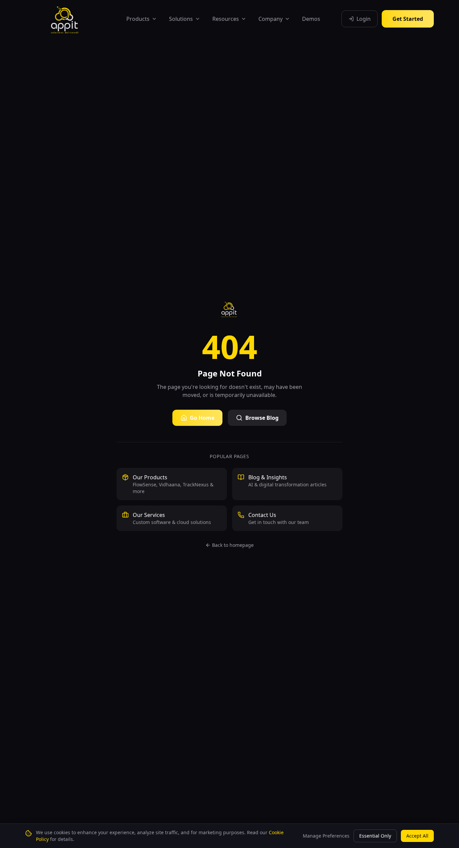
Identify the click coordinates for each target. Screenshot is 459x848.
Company (270, 19)
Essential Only (375, 836)
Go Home (202, 417)
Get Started (407, 19)
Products (138, 19)
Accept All (417, 836)
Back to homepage (233, 545)
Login (364, 19)
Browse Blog (262, 417)
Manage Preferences (326, 836)
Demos (311, 19)
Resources (225, 19)
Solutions (181, 19)
